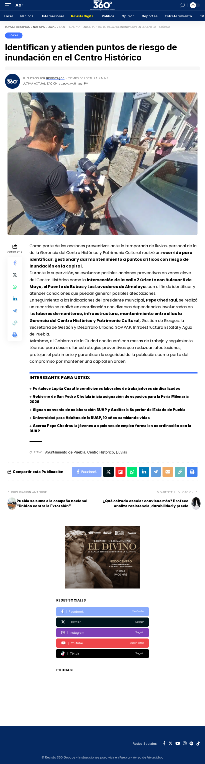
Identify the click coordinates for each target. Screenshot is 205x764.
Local (14, 35)
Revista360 (55, 78)
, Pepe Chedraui (160, 300)
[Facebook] (102, 611)
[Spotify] (192, 743)
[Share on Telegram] (15, 311)
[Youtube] (102, 643)
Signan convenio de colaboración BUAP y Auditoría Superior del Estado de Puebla (109, 410)
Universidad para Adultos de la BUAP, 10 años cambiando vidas (91, 418)
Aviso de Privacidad (148, 757)
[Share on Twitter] (15, 275)
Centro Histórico (100, 452)
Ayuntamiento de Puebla (65, 452)
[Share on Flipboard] (121, 472)
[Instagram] (102, 632)
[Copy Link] (15, 323)
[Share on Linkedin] (15, 299)
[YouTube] (178, 743)
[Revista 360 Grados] (102, 5)
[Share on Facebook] (15, 263)
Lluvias (121, 452)
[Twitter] (102, 622)
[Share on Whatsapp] (15, 287)
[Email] (167, 472)
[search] (182, 5)
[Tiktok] (102, 653)
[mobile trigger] (9, 5)
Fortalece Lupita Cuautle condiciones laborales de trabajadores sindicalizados (106, 388)
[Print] (15, 335)
